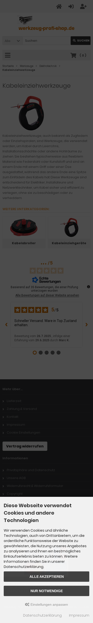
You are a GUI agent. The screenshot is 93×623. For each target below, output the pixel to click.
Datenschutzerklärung (42, 615)
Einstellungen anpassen (49, 604)
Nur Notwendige (47, 591)
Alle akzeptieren (47, 577)
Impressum (79, 615)
